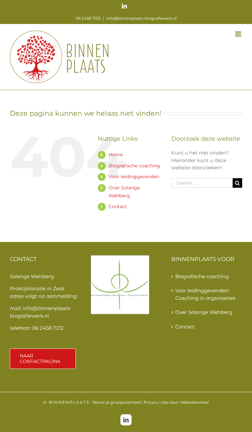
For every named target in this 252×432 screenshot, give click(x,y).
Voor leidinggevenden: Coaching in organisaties (205, 294)
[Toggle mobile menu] (238, 34)
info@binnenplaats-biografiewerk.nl (141, 18)
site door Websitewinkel (185, 402)
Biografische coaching (134, 166)
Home (116, 154)
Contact (118, 206)
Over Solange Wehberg (203, 312)
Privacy (151, 402)
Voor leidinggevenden (134, 177)
